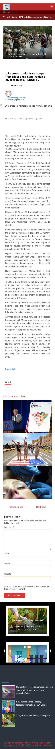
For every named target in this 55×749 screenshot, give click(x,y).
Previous (4, 651)
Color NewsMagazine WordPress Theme (27, 743)
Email (7, 564)
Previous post (16, 507)
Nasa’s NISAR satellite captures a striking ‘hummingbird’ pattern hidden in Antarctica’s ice (34, 690)
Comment (9, 527)
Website (7, 574)
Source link (10, 369)
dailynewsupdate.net (16, 98)
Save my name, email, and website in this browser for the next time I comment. (26, 587)
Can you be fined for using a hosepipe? (27, 621)
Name (7, 553)
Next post (41, 507)
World (8, 382)
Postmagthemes (44, 745)
